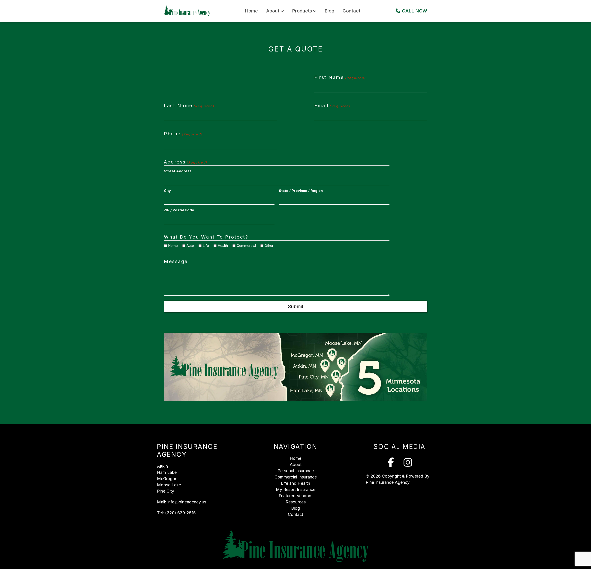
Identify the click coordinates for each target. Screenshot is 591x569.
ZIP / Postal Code (179, 210)
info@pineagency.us (186, 501)
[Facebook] (391, 462)
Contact (351, 11)
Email (332, 105)
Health (221, 245)
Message (176, 261)
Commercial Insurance (295, 477)
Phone (183, 133)
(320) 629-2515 (180, 512)
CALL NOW (414, 11)
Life (204, 245)
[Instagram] (408, 462)
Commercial (245, 245)
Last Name (189, 105)
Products (302, 11)
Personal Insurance (295, 470)
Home (251, 11)
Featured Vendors (295, 495)
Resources (296, 501)
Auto (189, 245)
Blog (329, 11)
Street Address (178, 171)
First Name (340, 77)
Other (267, 245)
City (167, 190)
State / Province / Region (301, 190)
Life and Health (295, 483)
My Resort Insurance (295, 489)
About (272, 11)
